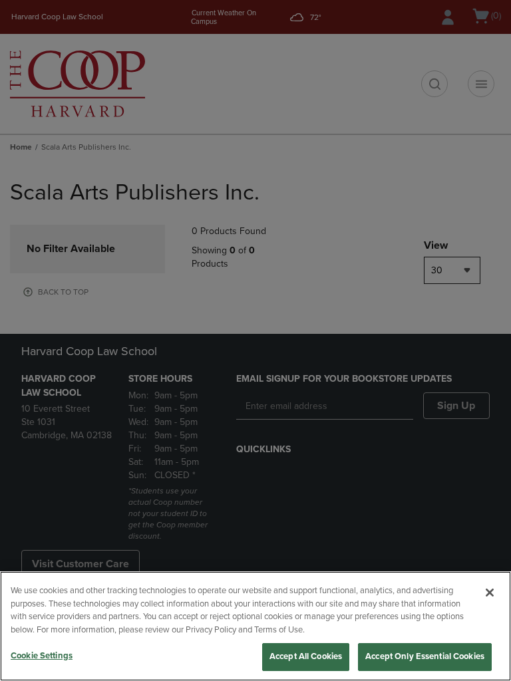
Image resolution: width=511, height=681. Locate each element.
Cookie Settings (42, 655)
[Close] (489, 592)
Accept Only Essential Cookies (424, 656)
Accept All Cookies (305, 656)
